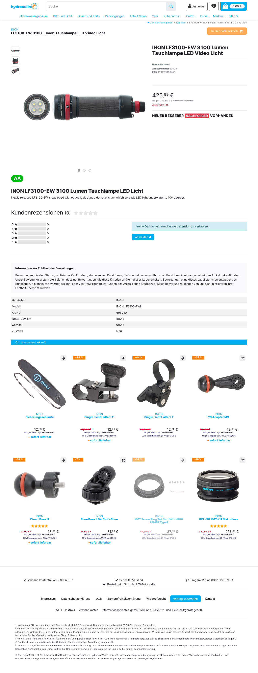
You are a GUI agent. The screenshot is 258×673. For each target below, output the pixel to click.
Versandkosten (88, 610)
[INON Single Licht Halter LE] (99, 383)
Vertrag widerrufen (185, 598)
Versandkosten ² (48, 432)
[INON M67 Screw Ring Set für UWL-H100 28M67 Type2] (159, 485)
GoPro (190, 16)
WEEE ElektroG (65, 610)
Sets (155, 16)
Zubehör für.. (172, 16)
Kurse (203, 16)
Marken (218, 16)
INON (15, 29)
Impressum (48, 598)
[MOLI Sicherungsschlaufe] (39, 383)
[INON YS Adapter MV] (218, 383)
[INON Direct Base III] (39, 485)
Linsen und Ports (89, 16)
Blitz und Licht (62, 16)
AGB (99, 598)
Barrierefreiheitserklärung (124, 598)
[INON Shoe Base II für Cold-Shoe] (99, 485)
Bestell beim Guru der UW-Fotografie (131, 584)
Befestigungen (114, 16)
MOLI (40, 415)
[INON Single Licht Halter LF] (159, 383)
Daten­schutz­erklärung (76, 598)
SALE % (233, 16)
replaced (181, 22)
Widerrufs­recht (156, 598)
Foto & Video (138, 16)
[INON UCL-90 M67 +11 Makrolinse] (218, 485)
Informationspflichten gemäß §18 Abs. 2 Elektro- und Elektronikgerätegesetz (152, 610)
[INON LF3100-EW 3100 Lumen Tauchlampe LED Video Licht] (15, 50)
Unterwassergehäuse (34, 16)
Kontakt (210, 598)
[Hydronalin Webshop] (24, 6)
